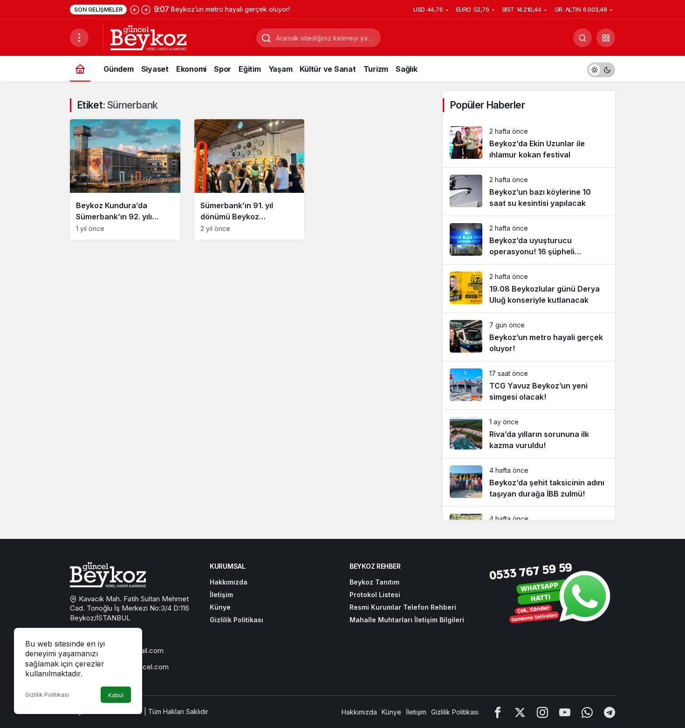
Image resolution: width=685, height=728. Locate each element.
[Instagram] (542, 712)
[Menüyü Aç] (79, 37)
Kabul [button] (115, 695)
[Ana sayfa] (80, 69)
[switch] (601, 69)
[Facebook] (497, 712)
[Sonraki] (145, 9)
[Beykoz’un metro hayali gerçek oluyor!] (529, 337)
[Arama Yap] (582, 37)
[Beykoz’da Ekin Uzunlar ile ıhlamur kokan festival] (529, 143)
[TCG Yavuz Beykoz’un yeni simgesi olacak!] (529, 385)
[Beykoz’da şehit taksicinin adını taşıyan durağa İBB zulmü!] (529, 482)
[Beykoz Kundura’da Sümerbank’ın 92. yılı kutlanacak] (125, 179)
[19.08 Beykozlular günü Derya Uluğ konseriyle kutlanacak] (529, 289)
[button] (605, 37)
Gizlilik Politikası (47, 694)
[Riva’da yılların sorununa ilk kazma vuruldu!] (529, 434)
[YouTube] (564, 712)
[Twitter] (520, 712)
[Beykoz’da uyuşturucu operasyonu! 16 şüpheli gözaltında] (529, 240)
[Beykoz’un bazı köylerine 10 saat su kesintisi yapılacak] (529, 192)
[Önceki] (134, 9)
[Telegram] (609, 712)
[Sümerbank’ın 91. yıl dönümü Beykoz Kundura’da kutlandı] (249, 179)
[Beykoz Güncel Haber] (148, 36)
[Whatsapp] (587, 712)
